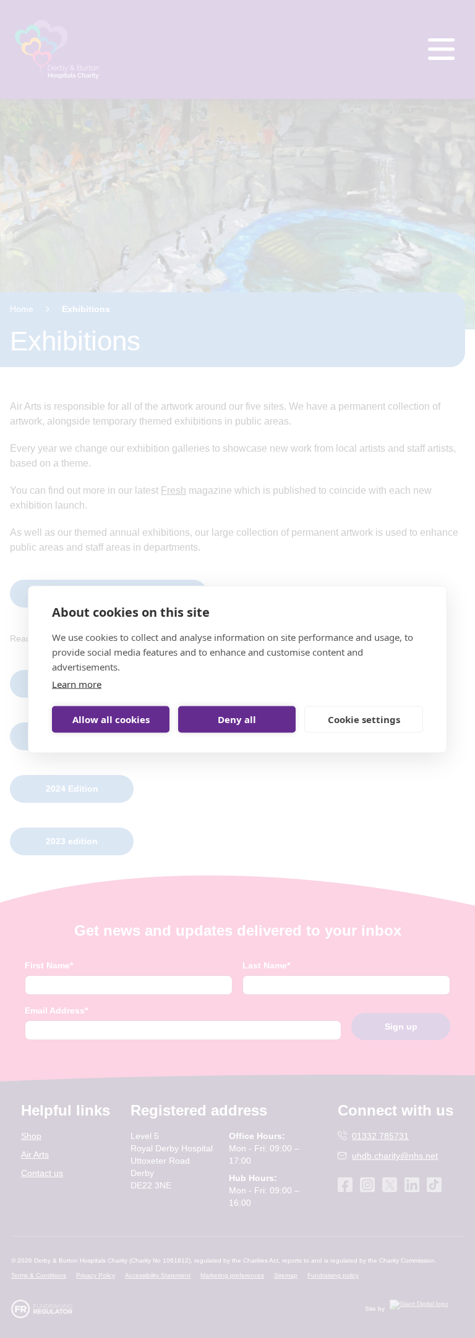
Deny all (237, 719)
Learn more (76, 683)
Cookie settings (364, 719)
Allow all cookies (111, 719)
